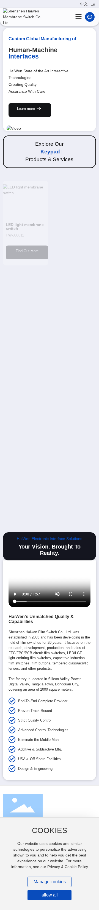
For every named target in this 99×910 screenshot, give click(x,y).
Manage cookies (50, 881)
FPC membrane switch (68, 317)
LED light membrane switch (25, 221)
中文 (84, 4)
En (92, 4)
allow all (50, 895)
